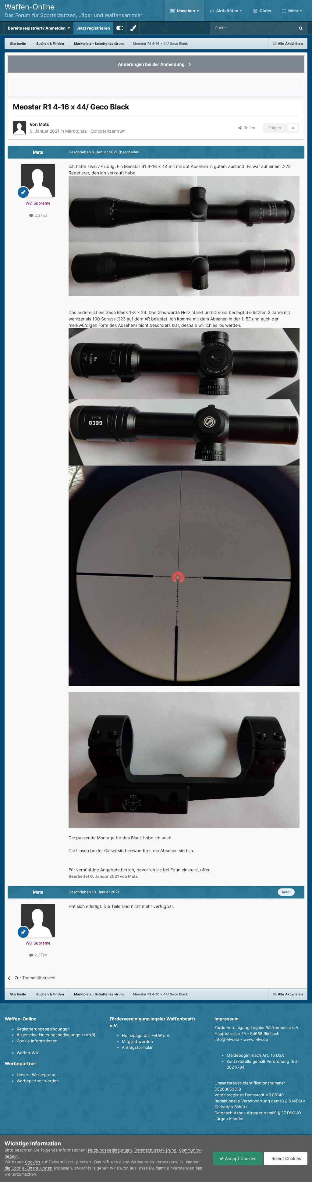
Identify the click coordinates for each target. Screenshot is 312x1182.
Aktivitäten (226, 10)
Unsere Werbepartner (37, 1074)
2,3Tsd (40, 215)
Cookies (32, 1161)
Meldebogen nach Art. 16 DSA (255, 1055)
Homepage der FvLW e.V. (146, 1035)
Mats (44, 124)
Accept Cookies (240, 1158)
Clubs (265, 10)
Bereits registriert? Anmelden (37, 28)
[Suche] (300, 28)
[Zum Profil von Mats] (19, 127)
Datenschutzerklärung (155, 1150)
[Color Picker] (133, 28)
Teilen (248, 127)
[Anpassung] (119, 28)
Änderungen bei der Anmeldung (151, 64)
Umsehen (186, 10)
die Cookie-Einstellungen (28, 1168)
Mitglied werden (137, 1041)
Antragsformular (137, 1047)
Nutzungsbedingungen (110, 1150)
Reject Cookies (285, 1158)
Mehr (293, 10)
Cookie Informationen (37, 1040)
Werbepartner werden (38, 1080)
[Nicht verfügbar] (184, 208)
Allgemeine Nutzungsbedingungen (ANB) (56, 1034)
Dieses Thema (274, 28)
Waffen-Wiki (28, 1052)
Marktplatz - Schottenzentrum (95, 131)
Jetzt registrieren (93, 28)
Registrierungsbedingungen (43, 1029)
